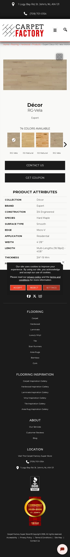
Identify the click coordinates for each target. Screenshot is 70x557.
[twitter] (34, 296)
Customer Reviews (35, 432)
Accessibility (11, 537)
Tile (35, 341)
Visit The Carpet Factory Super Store (35, 456)
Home (6, 44)
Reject (34, 287)
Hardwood (25, 44)
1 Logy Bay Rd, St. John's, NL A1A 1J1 (38, 4)
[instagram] (40, 296)
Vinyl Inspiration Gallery (35, 398)
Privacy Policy (26, 537)
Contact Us (35, 165)
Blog (35, 438)
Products (36, 44)
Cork (35, 363)
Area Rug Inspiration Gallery (35, 409)
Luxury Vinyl (35, 335)
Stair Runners (35, 346)
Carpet (35, 318)
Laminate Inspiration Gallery (35, 392)
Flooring (15, 44)
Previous (4, 139)
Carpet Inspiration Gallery (35, 381)
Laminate (35, 329)
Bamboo (35, 357)
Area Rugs (35, 352)
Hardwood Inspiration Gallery (35, 386)
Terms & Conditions (43, 537)
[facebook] (29, 296)
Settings (51, 287)
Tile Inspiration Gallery (35, 403)
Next (65, 139)
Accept (18, 287)
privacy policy (34, 276)
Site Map (59, 537)
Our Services (35, 427)
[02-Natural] (28, 140)
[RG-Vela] (14, 140)
